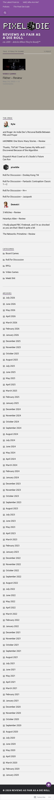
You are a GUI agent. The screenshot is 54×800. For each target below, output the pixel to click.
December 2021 (13, 632)
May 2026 (10, 310)
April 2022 (11, 607)
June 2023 (11, 521)
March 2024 (11, 465)
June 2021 (11, 669)
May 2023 (10, 527)
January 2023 (12, 552)
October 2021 (12, 645)
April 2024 (11, 459)
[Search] (5, 12)
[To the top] (48, 784)
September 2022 (13, 576)
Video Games (9, 74)
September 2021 (13, 651)
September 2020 (13, 725)
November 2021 (13, 638)
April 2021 (11, 682)
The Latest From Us (11, 2)
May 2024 (10, 452)
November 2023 (13, 490)
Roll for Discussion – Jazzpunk (17, 196)
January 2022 (12, 626)
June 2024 (11, 446)
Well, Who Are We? (31, 2)
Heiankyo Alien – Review (14, 218)
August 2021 (12, 657)
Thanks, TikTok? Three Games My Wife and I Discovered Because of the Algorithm (24, 148)
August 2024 (12, 434)
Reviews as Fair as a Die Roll (22, 36)
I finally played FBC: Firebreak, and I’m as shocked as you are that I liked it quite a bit (26, 226)
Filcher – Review (12, 77)
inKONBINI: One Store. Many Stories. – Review (24, 141)
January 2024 (12, 477)
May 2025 (10, 378)
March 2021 (11, 688)
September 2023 (13, 502)
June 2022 (11, 595)
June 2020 (11, 744)
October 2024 (12, 421)
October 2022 (12, 570)
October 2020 (12, 719)
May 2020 (10, 750)
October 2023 (12, 496)
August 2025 (12, 359)
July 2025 (10, 366)
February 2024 (12, 471)
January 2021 (12, 700)
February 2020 (12, 769)
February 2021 (12, 694)
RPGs (8, 266)
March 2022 (11, 614)
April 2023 (11, 533)
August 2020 (12, 731)
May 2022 (10, 601)
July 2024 (10, 440)
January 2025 (12, 403)
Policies (6, 7)
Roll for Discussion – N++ (15, 190)
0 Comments (11, 82)
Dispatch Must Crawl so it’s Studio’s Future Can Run (23, 158)
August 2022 (12, 583)
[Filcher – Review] (14, 64)
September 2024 (13, 428)
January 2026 (12, 335)
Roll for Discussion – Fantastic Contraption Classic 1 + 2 (27, 182)
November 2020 (13, 713)
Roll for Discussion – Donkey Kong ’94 (21, 175)
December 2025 (13, 341)
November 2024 (13, 415)
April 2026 (11, 316)
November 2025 (13, 347)
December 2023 (13, 483)
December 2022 (13, 558)
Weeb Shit (10, 278)
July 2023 (10, 514)
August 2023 (12, 508)
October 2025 (12, 353)
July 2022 (10, 589)
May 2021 (10, 676)
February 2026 (12, 329)
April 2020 (11, 756)
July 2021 (10, 663)
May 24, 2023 (9, 81)
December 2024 (13, 409)
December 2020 (13, 707)
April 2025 (11, 384)
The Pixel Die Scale (21, 7)
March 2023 (11, 539)
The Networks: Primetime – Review (19, 234)
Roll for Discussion (15, 259)
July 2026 (10, 298)
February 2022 (12, 620)
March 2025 (11, 390)
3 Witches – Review (12, 212)
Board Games (12, 253)
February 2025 (12, 397)
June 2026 (11, 304)
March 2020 (11, 762)
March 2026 (11, 322)
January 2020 (12, 775)
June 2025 (11, 372)
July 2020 (10, 738)
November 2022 (13, 564)
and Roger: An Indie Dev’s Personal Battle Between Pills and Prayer (26, 133)
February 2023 (12, 545)
